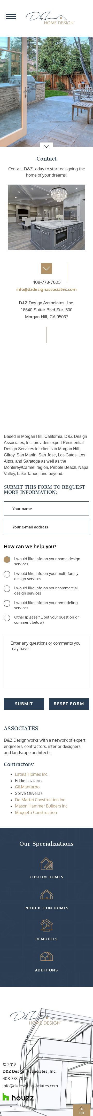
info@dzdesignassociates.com (46, 289)
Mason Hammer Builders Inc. (41, 806)
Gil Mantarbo (27, 786)
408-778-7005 (47, 282)
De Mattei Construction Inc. (40, 799)
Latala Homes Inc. (31, 774)
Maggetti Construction (36, 812)
